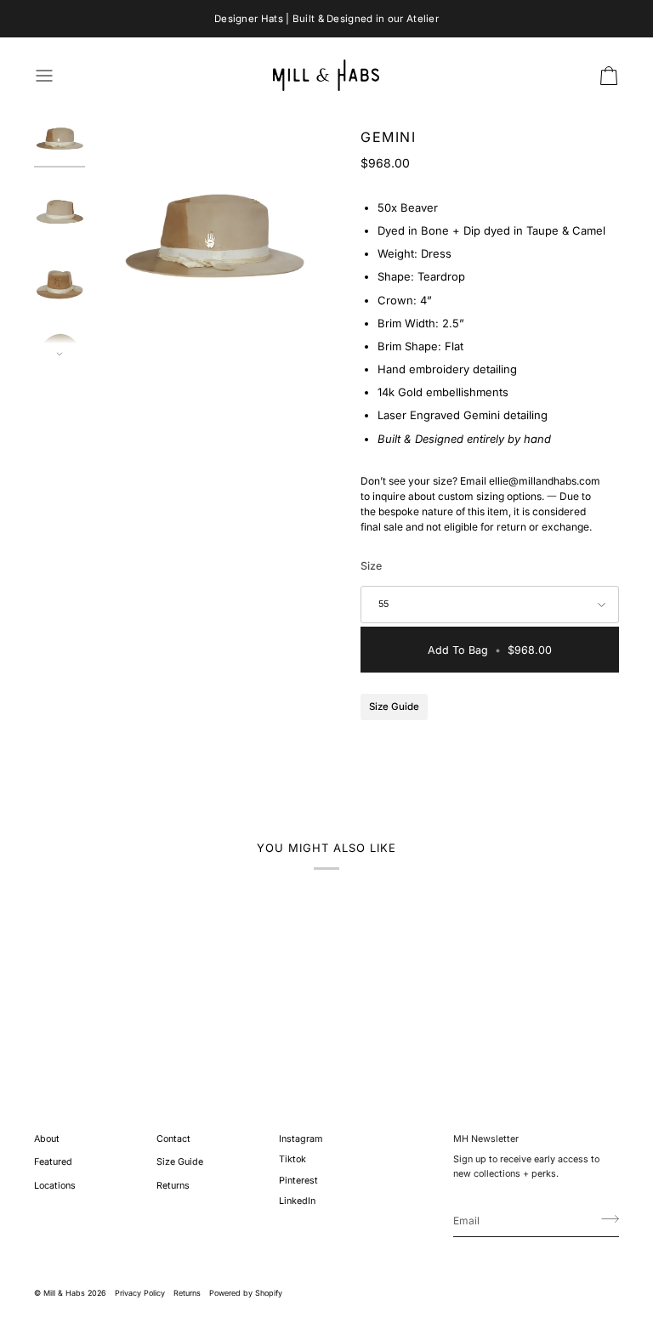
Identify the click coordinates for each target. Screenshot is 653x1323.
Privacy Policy (140, 1292)
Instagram (300, 1138)
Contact (173, 1138)
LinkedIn (297, 1201)
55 (383, 604)
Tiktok (292, 1159)
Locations (55, 1185)
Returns (173, 1185)
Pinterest (298, 1180)
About (47, 1138)
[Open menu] (59, 75)
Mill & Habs (64, 1292)
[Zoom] (214, 236)
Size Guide (394, 707)
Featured (53, 1161)
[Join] (605, 1218)
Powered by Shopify (245, 1292)
